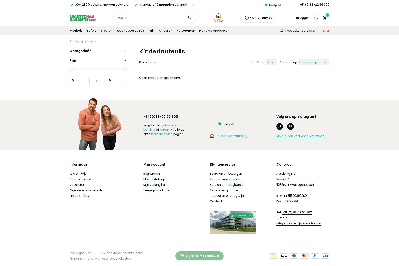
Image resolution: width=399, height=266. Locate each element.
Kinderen (165, 30)
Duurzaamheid (80, 179)
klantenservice (161, 134)
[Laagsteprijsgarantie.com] (83, 17)
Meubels (76, 30)
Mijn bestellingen (155, 179)
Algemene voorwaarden (87, 190)
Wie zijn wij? (78, 174)
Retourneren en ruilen (225, 179)
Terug (78, 41)
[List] (252, 62)
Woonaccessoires (130, 30)
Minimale (80, 80)
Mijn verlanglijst (154, 185)
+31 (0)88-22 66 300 (314, 4)
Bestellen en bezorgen (226, 174)
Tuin (151, 30)
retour (164, 129)
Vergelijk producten (157, 190)
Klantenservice (261, 18)
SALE (326, 30)
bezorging (172, 125)
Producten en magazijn (227, 196)
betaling (149, 129)
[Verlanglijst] (316, 17)
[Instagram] (279, 126)
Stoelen (106, 30)
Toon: (261, 62)
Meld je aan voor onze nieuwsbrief (301, 136)
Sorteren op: (289, 62)
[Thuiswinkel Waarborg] (218, 17)
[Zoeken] (190, 18)
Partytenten (185, 30)
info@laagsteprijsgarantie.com (298, 223)
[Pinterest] (290, 126)
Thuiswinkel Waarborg (232, 136)
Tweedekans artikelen (300, 30)
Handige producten (214, 30)
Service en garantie (224, 190)
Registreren (151, 174)
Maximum (117, 80)
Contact (216, 201)
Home (89, 41)
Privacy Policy (79, 196)
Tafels (91, 30)
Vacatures (77, 185)
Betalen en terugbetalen (227, 185)
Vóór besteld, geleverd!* (102, 4)
